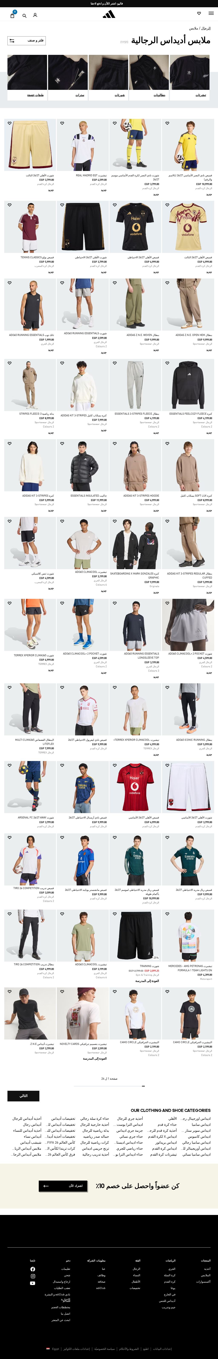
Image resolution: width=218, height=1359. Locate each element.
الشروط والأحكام (129, 1349)
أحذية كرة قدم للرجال (161, 1131)
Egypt (55, 1349)
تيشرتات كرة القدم (163, 1154)
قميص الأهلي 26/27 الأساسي (144, 818)
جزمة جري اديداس (129, 1131)
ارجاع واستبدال (61, 1281)
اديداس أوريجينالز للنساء (195, 1148)
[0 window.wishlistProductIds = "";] (199, 13)
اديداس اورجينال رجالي (195, 1119)
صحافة (101, 1281)
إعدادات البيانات (162, 1349)
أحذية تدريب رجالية (95, 1154)
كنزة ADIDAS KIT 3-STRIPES (38, 496)
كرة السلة (169, 1275)
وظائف (101, 1275)
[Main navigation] (211, 13)
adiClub (100, 1288)
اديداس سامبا (201, 1125)
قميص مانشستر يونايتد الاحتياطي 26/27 (86, 890)
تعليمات (65, 1269)
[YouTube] (32, 1283)
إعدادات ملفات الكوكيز (76, 1349)
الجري (171, 1269)
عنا (103, 1269)
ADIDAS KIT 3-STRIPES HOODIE (141, 496)
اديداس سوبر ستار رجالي (195, 1131)
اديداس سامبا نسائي (196, 1154)
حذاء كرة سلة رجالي (94, 1119)
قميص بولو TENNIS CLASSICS (37, 257)
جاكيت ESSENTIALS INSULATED (89, 496)
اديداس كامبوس (199, 1137)
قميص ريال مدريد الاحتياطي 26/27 (194, 890)
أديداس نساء (32, 1137)
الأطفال (136, 1281)
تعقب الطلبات (62, 1288)
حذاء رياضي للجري (129, 1148)
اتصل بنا (65, 1313)
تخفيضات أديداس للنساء (60, 1131)
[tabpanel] (109, 614)
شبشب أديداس (30, 1143)
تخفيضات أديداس (63, 1119)
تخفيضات (135, 1288)
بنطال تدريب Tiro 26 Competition (34, 964)
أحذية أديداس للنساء (27, 1131)
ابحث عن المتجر (61, 1320)
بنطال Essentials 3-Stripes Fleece (137, 414)
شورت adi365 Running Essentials (85, 333)
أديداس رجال (32, 1125)
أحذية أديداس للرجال (26, 1119)
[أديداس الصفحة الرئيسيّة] (109, 14)
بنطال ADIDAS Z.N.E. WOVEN (143, 335)
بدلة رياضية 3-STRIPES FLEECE (36, 414)
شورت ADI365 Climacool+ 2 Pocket (190, 654)
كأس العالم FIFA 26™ (60, 1143)
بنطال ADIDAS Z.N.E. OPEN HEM (194, 335)
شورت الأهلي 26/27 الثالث (40, 175)
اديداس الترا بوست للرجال (127, 1125)
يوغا (173, 1288)
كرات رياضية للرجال (94, 1143)
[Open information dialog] (107, 3)
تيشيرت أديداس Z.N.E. (42, 1044)
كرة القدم (169, 1281)
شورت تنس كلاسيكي (43, 574)
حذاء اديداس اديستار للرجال (127, 1143)
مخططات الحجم (60, 1307)
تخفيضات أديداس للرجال (60, 1125)
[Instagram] (33, 1276)
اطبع (146, 1349)
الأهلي (172, 1119)
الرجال (206, 28)
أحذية (207, 1269)
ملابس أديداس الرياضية (26, 1148)
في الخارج (169, 1294)
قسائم (66, 1301)
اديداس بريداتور (166, 1143)
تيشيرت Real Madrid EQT (91, 175)
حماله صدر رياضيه (96, 1137)
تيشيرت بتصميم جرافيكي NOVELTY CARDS (83, 1044)
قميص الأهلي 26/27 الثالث (198, 257)
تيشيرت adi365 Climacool (91, 572)
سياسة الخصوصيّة (104, 1349)
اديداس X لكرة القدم (162, 1137)
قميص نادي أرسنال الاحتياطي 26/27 (88, 818)
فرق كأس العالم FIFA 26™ (60, 1154)
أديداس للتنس (167, 1301)
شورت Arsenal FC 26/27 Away (36, 818)
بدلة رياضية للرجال (95, 1131)
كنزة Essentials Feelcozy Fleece (190, 414)
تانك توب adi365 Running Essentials (31, 335)
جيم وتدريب (168, 1307)
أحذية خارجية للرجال (94, 1125)
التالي (23, 1096)
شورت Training (149, 966)
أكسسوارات (203, 1281)
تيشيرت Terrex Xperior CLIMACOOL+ (136, 740)
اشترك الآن (76, 1186)
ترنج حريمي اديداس (95, 1148)
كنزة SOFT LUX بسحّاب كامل (196, 496)
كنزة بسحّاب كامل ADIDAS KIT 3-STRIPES (84, 415)
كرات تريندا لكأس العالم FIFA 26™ (60, 1148)
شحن (67, 1275)
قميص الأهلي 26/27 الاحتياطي (143, 257)
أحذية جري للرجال (130, 1119)
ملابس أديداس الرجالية (26, 1154)
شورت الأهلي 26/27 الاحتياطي (91, 257)
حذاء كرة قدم (167, 1125)
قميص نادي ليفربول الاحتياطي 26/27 (87, 740)
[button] (189, 123)
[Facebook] (32, 1269)
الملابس (206, 1275)
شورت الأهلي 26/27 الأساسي (196, 818)
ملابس (193, 28)
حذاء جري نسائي (131, 1137)
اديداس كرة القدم (164, 1148)
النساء (136, 1275)
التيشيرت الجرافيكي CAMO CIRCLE (192, 1042)
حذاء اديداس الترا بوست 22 (127, 1154)
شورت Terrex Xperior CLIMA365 (34, 655)
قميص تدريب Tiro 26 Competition (33, 888)
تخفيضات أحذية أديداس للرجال (60, 1137)
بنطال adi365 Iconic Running (194, 740)
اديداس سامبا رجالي (196, 1143)
